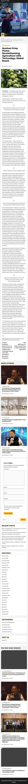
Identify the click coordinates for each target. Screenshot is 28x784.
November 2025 (5, 563)
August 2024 (5, 597)
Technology (12, 340)
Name (5, 487)
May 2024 (4, 604)
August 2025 (5, 570)
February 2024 (5, 611)
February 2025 (5, 584)
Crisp (12, 338)
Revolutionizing (6, 340)
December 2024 (5, 588)
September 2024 (6, 595)
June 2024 (4, 602)
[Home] (3, 35)
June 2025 (4, 574)
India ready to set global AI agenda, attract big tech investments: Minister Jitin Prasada (14, 451)
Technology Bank (6, 624)
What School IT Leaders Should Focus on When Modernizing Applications (20, 346)
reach (22, 338)
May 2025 (4, 577)
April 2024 (4, 607)
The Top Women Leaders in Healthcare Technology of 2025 (13, 771)
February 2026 (5, 556)
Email (5, 493)
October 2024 (5, 593)
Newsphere (21, 780)
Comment (6, 469)
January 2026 (5, 558)
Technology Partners (7, 631)
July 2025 (4, 572)
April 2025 (4, 579)
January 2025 (5, 586)
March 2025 (4, 581)
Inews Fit (4, 640)
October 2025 (5, 565)
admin (11, 66)
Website (6, 498)
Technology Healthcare (7, 629)
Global (15, 338)
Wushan (17, 340)
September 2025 (6, 567)
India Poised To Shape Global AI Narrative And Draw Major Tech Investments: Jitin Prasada (11, 390)
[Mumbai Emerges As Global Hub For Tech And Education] (14, 406)
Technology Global (5, 45)
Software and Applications (8, 622)
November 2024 (5, 590)
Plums (19, 338)
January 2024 (5, 614)
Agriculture (7, 338)
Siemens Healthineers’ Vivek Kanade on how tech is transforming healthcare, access (14, 674)
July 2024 (4, 600)
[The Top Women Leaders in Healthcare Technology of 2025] (14, 757)
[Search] (26, 34)
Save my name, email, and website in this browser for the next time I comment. (13, 507)
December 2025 (5, 560)
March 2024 (4, 609)
